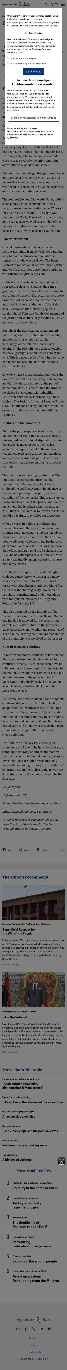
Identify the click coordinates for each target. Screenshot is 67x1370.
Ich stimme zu (33, 71)
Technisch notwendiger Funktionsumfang (33, 117)
